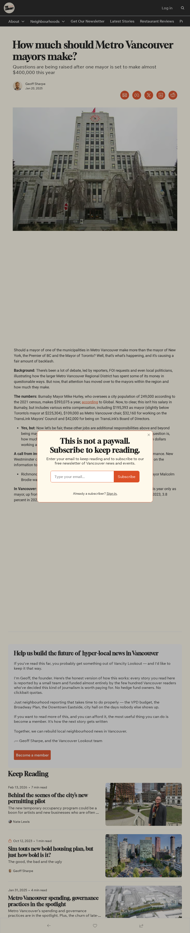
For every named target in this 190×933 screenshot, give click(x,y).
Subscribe (126, 476)
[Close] (149, 435)
